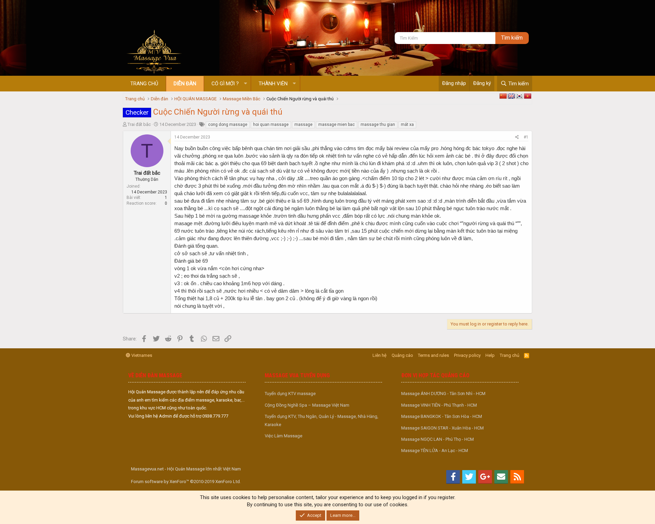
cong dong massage (227, 124)
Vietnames (141, 355)
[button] (245, 83)
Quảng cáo (402, 355)
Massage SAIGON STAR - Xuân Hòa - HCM (442, 428)
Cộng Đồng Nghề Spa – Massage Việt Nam (307, 405)
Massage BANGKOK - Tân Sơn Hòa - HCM (441, 416)
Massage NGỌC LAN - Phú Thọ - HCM (437, 439)
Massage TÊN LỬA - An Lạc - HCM (434, 450)
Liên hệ (380, 355)
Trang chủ (144, 84)
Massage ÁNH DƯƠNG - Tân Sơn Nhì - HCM (443, 393)
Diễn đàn (185, 84)
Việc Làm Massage (283, 435)
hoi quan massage (271, 124)
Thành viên (273, 84)
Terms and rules (433, 355)
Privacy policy (467, 355)
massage (303, 124)
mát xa (407, 124)
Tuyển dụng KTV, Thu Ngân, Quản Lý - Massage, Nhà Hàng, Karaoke (321, 420)
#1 (526, 137)
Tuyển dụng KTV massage (290, 393)
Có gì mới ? (225, 84)
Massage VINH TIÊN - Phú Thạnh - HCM (439, 405)
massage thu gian (378, 124)
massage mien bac (336, 124)
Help (490, 355)
